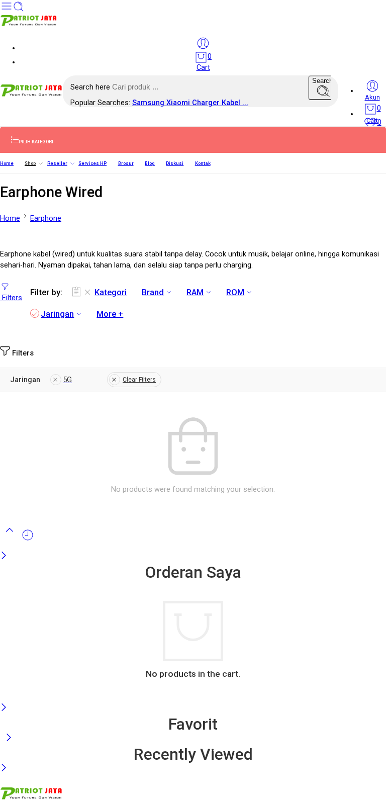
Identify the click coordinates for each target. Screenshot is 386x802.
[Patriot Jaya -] (28, 24)
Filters (11, 298)
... (245, 103)
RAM (195, 292)
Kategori (110, 292)
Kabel (232, 103)
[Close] (4, 557)
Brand (153, 292)
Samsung (149, 103)
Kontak (203, 163)
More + (109, 314)
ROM (235, 292)
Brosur (126, 163)
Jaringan (57, 314)
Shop (30, 163)
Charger (207, 103)
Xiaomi (179, 103)
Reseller (57, 163)
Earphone (45, 218)
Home (7, 163)
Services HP (92, 163)
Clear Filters (139, 379)
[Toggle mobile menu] (6, 10)
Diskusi (174, 163)
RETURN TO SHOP (57, 692)
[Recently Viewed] (27, 539)
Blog (150, 163)
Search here (91, 87)
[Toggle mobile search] (18, 10)
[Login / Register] (203, 43)
